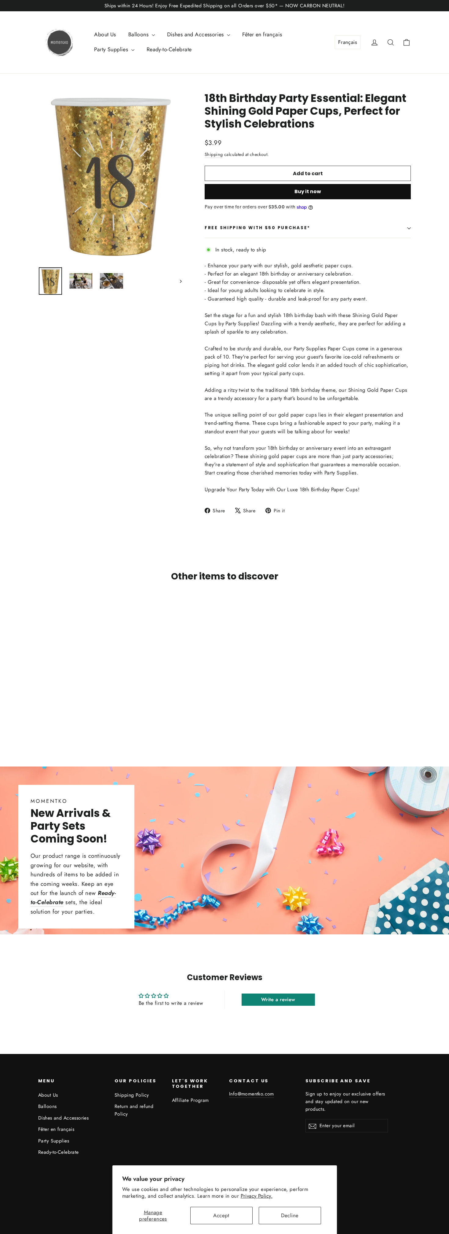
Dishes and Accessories (196, 34)
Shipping (214, 154)
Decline (290, 1215)
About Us (105, 34)
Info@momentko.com (251, 1093)
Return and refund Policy (134, 1110)
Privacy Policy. (256, 1196)
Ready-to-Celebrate (169, 49)
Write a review (278, 999)
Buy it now (307, 191)
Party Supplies (112, 49)
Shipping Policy (132, 1095)
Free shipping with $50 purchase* (257, 228)
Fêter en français (262, 34)
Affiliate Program (190, 1100)
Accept (221, 1215)
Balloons (139, 34)
